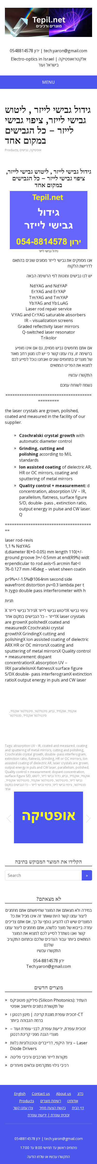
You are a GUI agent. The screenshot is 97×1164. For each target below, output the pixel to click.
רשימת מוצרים (50, 1100)
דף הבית (78, 1107)
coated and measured (58, 746)
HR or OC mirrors (68, 758)
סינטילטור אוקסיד (21, 711)
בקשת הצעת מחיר (52, 1107)
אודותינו (72, 1100)
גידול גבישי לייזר (51, 776)
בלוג (80, 1093)
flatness (34, 758)
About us (63, 1093)
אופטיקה (35, 150)
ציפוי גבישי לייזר (62, 785)
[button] (8, 817)
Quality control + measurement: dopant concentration (44, 772)
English (20, 1093)
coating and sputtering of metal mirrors (46, 748)
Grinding (47, 758)
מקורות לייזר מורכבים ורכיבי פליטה (38, 1057)
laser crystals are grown (70, 763)
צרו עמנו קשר (23, 1107)
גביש (52, 711)
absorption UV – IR (27, 746)
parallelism (66, 767)
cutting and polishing (68, 750)
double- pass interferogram (65, 754)
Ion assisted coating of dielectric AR (46, 760)
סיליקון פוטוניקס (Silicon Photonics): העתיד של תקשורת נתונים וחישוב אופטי (48, 1003)
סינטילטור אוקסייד (35, 715)
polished (82, 767)
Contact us (41, 1093)
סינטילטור (40, 711)
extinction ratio (16, 758)
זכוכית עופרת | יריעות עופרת (48, 1115)
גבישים (24, 150)
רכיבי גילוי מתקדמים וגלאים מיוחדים (39, 1065)
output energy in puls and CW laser (30, 767)
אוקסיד (72, 711)
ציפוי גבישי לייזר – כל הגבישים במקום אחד (28, 787)
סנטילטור (15, 715)
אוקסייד (61, 711)
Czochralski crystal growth (24, 754)
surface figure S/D (18, 776)
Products (11, 150)
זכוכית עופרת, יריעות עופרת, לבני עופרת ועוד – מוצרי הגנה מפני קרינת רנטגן (48, 1031)
